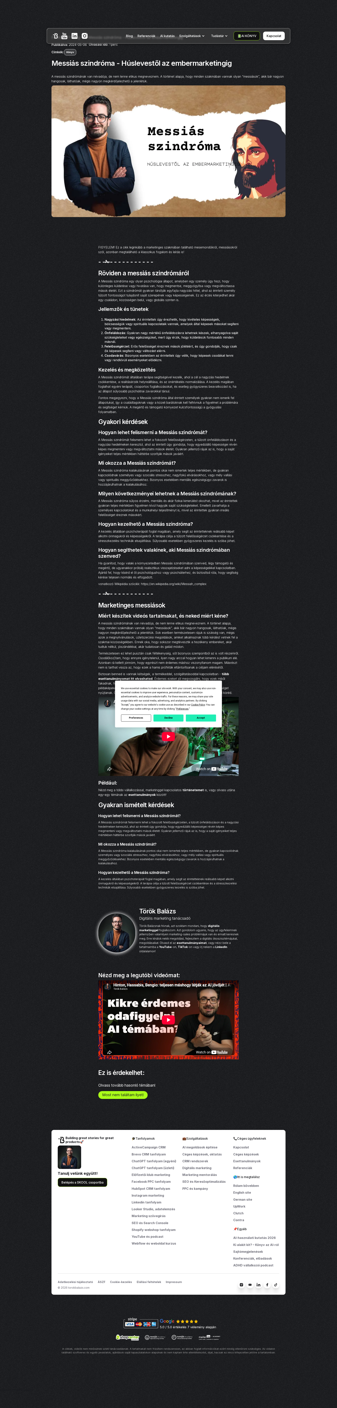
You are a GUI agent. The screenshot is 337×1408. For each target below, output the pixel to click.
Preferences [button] (182, 709)
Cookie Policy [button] (198, 704)
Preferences (136, 717)
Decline (168, 717)
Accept (201, 717)
